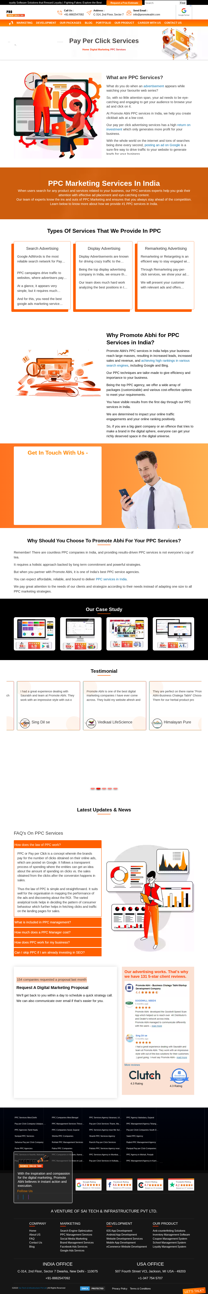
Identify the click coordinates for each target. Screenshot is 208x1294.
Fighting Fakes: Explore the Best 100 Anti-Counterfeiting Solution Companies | (74, 2)
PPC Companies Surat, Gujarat (65, 1130)
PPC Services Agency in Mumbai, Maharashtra (105, 1155)
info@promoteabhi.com (146, 14)
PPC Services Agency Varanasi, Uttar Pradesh (105, 1117)
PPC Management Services (76, 1234)
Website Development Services (124, 1238)
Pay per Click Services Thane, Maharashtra (105, 1124)
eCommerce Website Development (126, 1246)
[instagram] (28, 1198)
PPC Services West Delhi (26, 1117)
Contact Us (173, 22)
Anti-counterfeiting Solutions (169, 1230)
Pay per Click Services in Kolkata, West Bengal (105, 1161)
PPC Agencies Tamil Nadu (26, 1130)
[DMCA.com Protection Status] (93, 1288)
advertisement (153, 86)
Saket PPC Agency (134, 1136)
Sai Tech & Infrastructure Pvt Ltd (32, 1288)
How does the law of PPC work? (37, 845)
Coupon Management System (170, 1238)
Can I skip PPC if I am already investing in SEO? (49, 952)
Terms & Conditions (140, 1288)
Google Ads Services (72, 1250)
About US (34, 1234)
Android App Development (121, 1234)
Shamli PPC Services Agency (102, 1136)
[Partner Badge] (184, 12)
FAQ (31, 1238)
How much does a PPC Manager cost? (42, 932)
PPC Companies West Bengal (65, 1117)
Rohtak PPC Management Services (67, 1142)
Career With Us (149, 22)
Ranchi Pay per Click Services (102, 1142)
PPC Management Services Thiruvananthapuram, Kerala (68, 1124)
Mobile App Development (121, 1242)
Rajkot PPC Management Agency (141, 1142)
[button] (93, 788)
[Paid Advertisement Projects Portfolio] (173, 633)
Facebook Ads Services (73, 1246)
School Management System (169, 1242)
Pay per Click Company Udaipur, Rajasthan (31, 1124)
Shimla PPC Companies (62, 1136)
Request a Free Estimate (124, 2)
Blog (88, 22)
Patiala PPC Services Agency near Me (105, 1148)
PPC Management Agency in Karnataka (142, 1161)
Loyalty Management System (169, 1246)
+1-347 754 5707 (150, 1278)
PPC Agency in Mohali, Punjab (139, 1155)
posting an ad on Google (162, 145)
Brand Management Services (77, 1242)
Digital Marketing (99, 49)
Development (46, 22)
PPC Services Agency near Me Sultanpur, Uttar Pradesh (105, 1130)
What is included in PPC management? (42, 922)
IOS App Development (119, 1230)
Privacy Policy (119, 1288)
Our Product (124, 22)
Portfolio (103, 22)
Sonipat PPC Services (24, 1136)
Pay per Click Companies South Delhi (142, 1130)
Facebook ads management (172, 649)
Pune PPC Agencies (23, 1148)
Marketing (24, 22)
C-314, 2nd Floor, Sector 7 (108, 14)
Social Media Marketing (73, 1238)
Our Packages (70, 22)
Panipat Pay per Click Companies (141, 1148)
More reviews (132, 1065)
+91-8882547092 (74, 14)
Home (85, 49)
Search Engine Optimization (76, 1230)
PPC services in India (111, 579)
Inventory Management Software (171, 1234)
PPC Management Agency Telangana (142, 1124)
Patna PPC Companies (62, 1148)
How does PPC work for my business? (42, 942)
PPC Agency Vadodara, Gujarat (140, 1117)
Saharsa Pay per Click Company (29, 1142)
